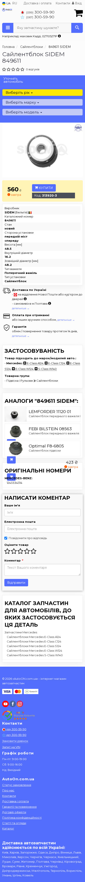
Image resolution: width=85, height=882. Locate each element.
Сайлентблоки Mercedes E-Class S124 (34, 646)
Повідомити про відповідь (28, 538)
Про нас (8, 790)
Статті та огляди (14, 823)
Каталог (8, 828)
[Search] (77, 28)
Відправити (16, 583)
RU (14, 3)
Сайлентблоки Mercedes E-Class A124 (34, 637)
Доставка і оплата (37, 3)
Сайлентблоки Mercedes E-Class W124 (34, 650)
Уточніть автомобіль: (13, 80)
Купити (45, 188)
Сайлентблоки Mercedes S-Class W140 (35, 655)
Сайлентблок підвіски (45, 450)
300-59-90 (40, 12)
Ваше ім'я (12, 505)
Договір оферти (14, 812)
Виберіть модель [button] (23, 112)
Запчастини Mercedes (21, 632)
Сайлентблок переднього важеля (54, 433)
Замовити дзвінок (15, 741)
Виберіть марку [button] (21, 102)
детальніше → (20, 308)
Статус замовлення (16, 785)
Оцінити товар (16, 544)
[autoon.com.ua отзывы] (19, 715)
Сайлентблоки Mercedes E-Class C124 (34, 641)
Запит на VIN (11, 747)
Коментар (13, 560)
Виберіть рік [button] (18, 92)
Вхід (78, 3)
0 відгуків (32, 69)
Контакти (63, 3)
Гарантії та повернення (19, 806)
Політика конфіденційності (22, 817)
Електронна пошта (20, 521)
